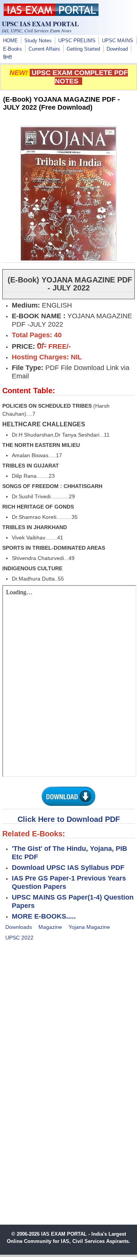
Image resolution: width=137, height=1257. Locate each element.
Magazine (50, 927)
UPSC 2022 (19, 938)
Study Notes (38, 40)
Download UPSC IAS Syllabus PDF (68, 867)
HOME (10, 40)
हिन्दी (7, 57)
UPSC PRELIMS (77, 40)
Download (117, 49)
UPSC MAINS (117, 40)
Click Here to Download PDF (69, 819)
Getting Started (83, 49)
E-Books (12, 49)
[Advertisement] (68, 1019)
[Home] (51, 14)
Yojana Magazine (89, 927)
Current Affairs (44, 49)
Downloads (18, 927)
